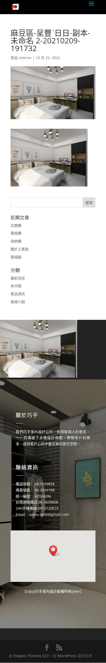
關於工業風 (20, 249)
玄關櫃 (16, 225)
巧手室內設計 (46, 591)
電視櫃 (16, 233)
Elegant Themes (27, 655)
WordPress (67, 655)
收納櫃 (16, 241)
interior (25, 57)
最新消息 (18, 278)
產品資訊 (18, 293)
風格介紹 (18, 301)
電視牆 (16, 257)
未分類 (16, 285)
